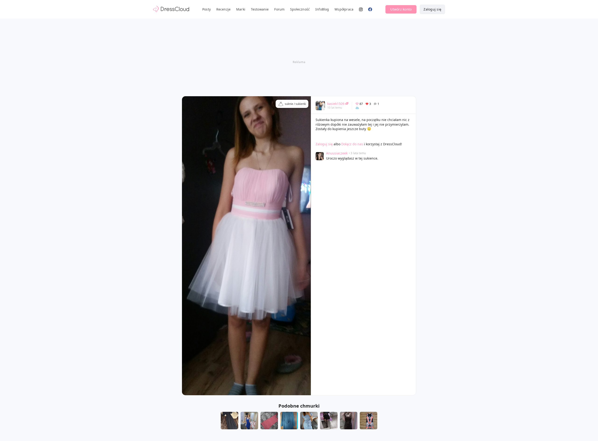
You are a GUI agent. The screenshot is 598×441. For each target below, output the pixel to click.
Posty (206, 9)
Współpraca (344, 9)
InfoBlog (322, 9)
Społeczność (300, 9)
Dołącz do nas (352, 144)
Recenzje (223, 9)
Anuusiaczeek (337, 153)
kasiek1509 (335, 103)
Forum (279, 9)
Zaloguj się (432, 9)
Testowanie (260, 9)
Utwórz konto (401, 9)
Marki (240, 9)
